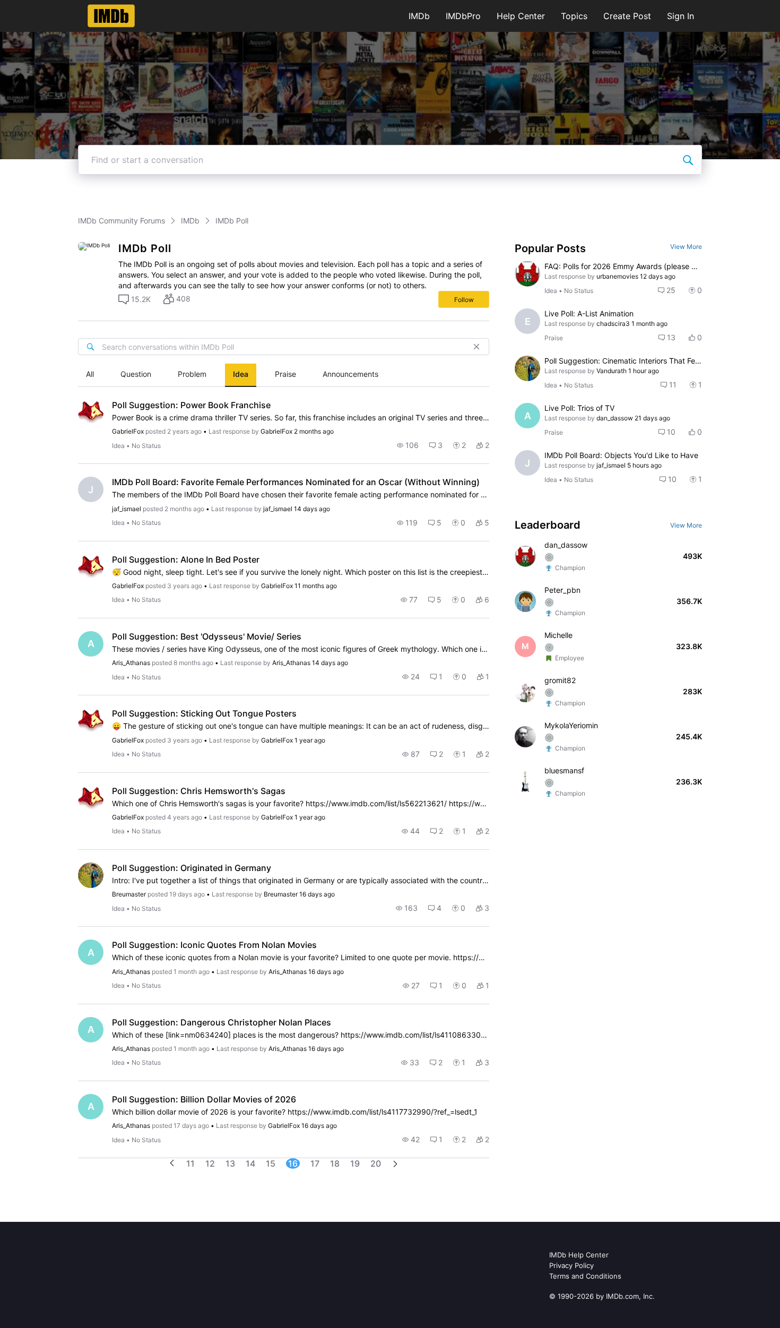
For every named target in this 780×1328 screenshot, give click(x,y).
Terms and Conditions (585, 1276)
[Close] (476, 346)
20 (375, 1163)
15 (270, 1163)
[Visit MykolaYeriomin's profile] (525, 736)
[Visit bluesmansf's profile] (525, 781)
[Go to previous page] (172, 1164)
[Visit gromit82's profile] (525, 691)
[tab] (90, 375)
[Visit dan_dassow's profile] (527, 274)
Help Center (521, 16)
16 (293, 1163)
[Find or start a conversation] (687, 159)
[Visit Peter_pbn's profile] (525, 601)
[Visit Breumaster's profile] (90, 875)
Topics (574, 16)
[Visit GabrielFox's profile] (90, 412)
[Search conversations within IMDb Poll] (90, 346)
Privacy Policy (571, 1265)
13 (230, 1163)
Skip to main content (44, 7)
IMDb (419, 16)
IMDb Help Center (579, 1255)
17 (314, 1163)
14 (250, 1163)
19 (355, 1163)
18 (335, 1163)
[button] (134, 299)
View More (686, 247)
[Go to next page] (395, 1165)
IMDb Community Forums (121, 220)
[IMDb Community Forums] (111, 16)
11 (190, 1163)
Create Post (627, 16)
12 (210, 1163)
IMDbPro (463, 16)
